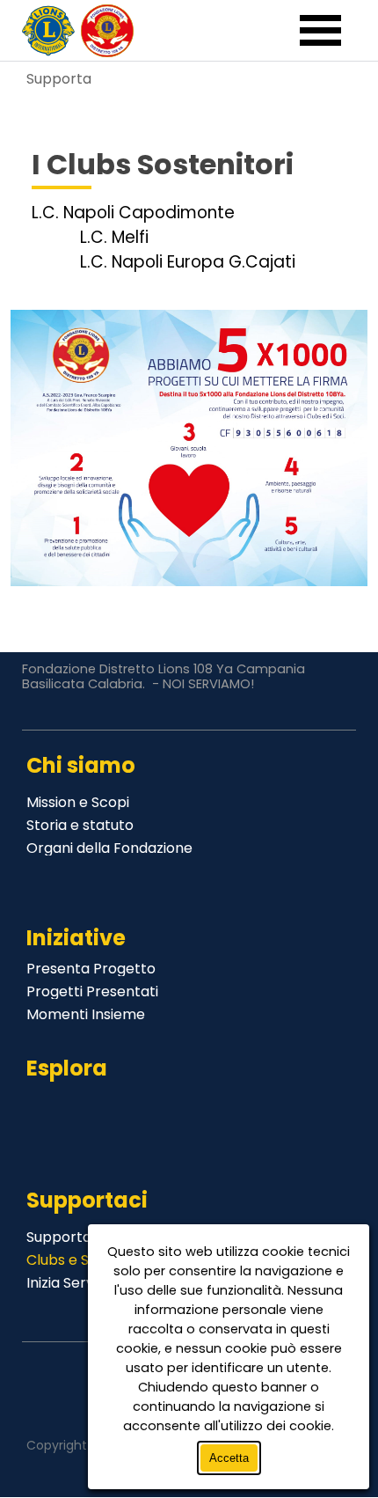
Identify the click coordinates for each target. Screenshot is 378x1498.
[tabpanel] (189, 192)
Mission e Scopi (77, 802)
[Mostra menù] (320, 32)
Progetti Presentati (92, 991)
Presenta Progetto (91, 968)
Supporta (58, 79)
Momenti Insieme (85, 1014)
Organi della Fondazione (109, 848)
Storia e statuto (80, 825)
